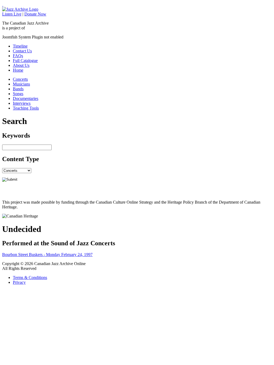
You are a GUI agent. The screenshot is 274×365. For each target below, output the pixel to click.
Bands (18, 89)
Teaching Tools (26, 108)
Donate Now (35, 14)
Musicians (21, 84)
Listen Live (11, 14)
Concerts (20, 79)
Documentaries (25, 98)
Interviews (22, 103)
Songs (18, 93)
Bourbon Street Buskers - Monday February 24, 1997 (47, 254)
